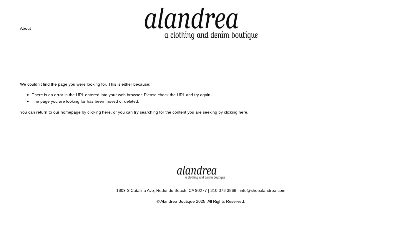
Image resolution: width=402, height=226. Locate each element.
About (25, 28)
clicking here (99, 112)
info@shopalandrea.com (262, 190)
